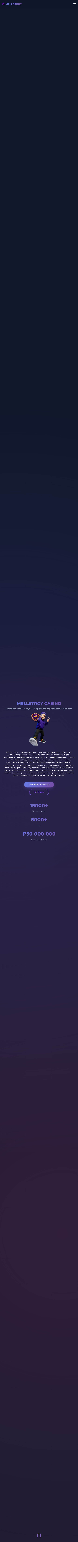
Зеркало (39, 792)
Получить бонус (39, 784)
